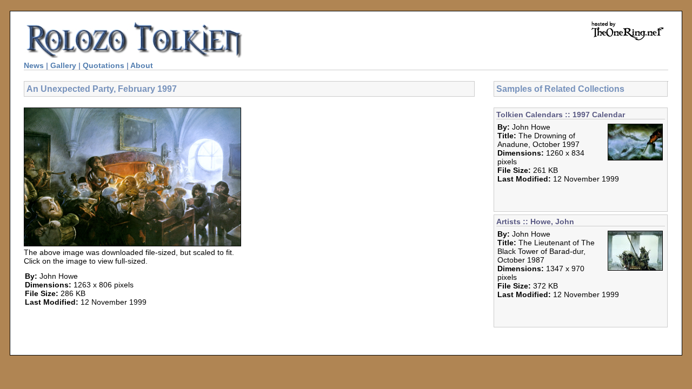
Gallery (63, 65)
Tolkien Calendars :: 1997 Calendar (560, 114)
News (34, 65)
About (141, 65)
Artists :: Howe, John (535, 221)
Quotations (103, 65)
